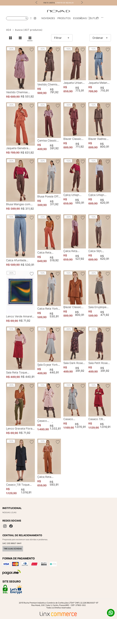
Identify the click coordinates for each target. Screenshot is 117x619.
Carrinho (97, 18)
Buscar (26, 18)
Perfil (81, 18)
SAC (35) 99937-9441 (11, 543)
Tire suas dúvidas (13, 548)
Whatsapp (111, 613)
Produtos (64, 18)
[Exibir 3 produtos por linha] (20, 38)
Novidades (48, 18)
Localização (31, 18)
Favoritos (89, 18)
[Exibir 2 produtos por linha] (10, 38)
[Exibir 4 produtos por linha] (30, 38)
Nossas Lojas (9, 512)
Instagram (35, 18)
